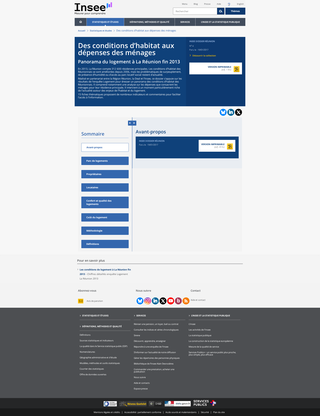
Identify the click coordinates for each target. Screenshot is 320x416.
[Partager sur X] (238, 112)
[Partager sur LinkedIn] (231, 112)
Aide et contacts (142, 382)
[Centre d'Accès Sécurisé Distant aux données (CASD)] (156, 406)
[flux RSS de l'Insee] (186, 301)
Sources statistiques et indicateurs (97, 340)
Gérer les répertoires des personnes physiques (157, 357)
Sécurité (205, 412)
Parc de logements (97, 160)
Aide (219, 3)
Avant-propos (94, 147)
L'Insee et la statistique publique (220, 21)
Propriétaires (93, 174)
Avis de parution (95, 301)
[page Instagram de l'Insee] (147, 300)
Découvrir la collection (204, 55)
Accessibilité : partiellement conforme (142, 412)
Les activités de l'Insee (199, 329)
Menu (184, 3)
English (240, 3)
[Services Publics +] (204, 406)
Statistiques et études (105, 21)
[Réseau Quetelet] (133, 406)
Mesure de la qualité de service (204, 346)
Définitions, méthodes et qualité (149, 21)
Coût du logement (96, 217)
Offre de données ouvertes (93, 374)
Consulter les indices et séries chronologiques (156, 329)
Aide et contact (198, 299)
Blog (196, 3)
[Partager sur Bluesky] (223, 112)
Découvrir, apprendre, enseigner (150, 340)
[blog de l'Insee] (178, 300)
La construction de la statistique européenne (211, 340)
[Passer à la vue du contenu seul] (130, 123)
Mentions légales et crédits (107, 412)
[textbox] (195, 11)
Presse (207, 3)
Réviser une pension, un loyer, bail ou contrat (156, 324)
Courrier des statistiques (92, 368)
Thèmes (235, 11)
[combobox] (209, 11)
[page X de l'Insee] (163, 301)
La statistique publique (200, 335)
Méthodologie (94, 230)
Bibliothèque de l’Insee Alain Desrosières (154, 363)
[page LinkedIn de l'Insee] (155, 301)
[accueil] (80, 22)
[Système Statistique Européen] (111, 406)
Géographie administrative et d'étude (98, 357)
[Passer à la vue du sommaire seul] (134, 123)
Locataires (92, 187)
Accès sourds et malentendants (181, 412)
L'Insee (192, 324)
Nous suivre (140, 377)
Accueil (81, 30)
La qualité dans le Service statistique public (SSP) (103, 346)
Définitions (92, 244)
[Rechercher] (220, 11)
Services (185, 21)
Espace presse (141, 388)
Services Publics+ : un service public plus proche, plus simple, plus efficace (212, 353)
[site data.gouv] (178, 406)
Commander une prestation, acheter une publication (154, 370)
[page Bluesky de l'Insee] (140, 300)
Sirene (137, 335)
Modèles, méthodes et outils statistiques (100, 363)
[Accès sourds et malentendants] (229, 5)
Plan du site (219, 412)
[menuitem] (80, 22)
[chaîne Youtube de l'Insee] (170, 301)
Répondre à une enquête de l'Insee (151, 346)
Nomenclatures (87, 351)
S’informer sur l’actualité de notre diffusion (155, 352)
